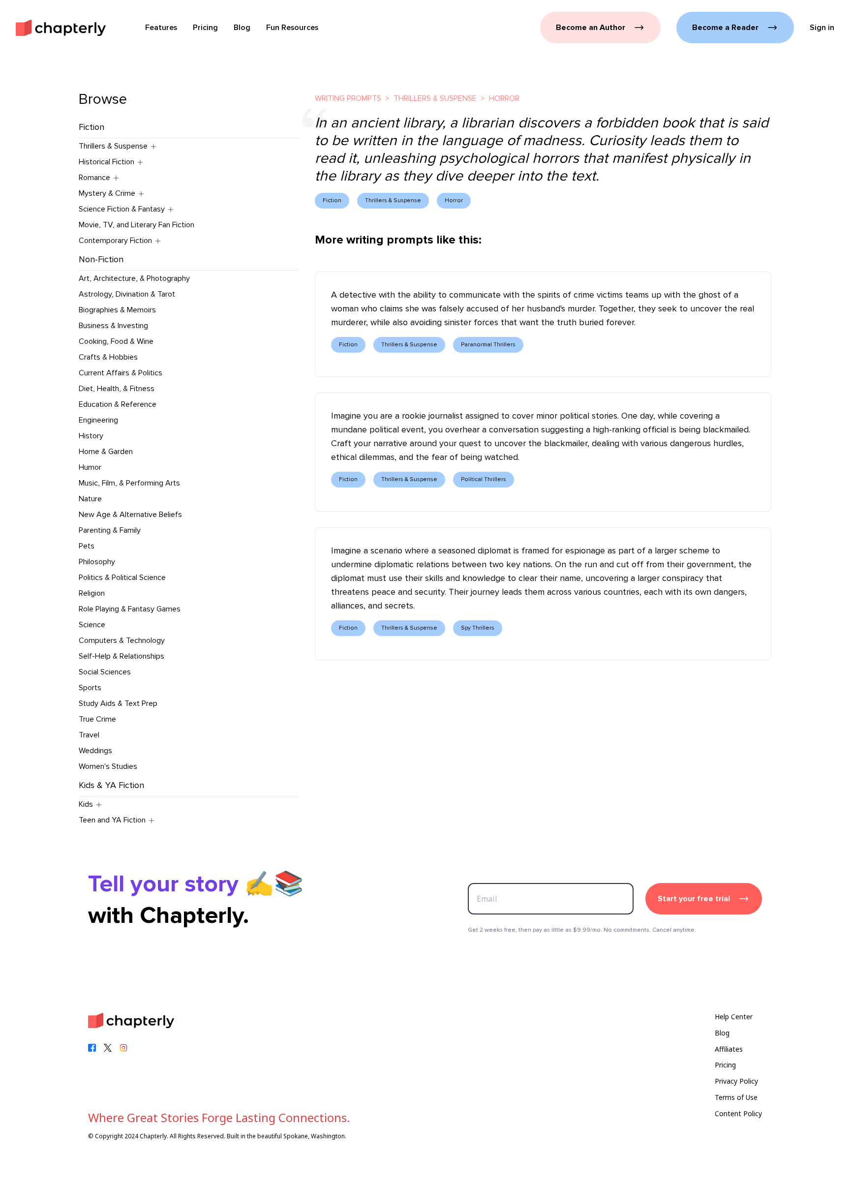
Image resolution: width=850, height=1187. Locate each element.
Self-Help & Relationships (121, 656)
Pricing (725, 1064)
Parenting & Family (110, 530)
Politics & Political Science (122, 577)
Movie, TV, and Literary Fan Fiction (136, 225)
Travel (89, 735)
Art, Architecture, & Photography (134, 278)
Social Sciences (105, 672)
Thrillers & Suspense (113, 146)
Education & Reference (117, 404)
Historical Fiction (106, 162)
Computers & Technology (122, 640)
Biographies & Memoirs (117, 310)
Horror (504, 98)
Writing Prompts (348, 98)
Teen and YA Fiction (112, 820)
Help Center (734, 1016)
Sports (90, 688)
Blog (722, 1032)
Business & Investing (113, 326)
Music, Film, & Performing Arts (129, 483)
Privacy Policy (736, 1081)
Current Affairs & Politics (120, 373)
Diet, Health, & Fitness (116, 389)
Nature (90, 499)
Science (92, 625)
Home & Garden (106, 452)
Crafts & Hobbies (108, 357)
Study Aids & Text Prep (118, 703)
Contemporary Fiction (115, 240)
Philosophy (97, 562)
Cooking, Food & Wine (116, 341)
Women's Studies (108, 766)
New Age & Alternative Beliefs (130, 514)
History (91, 436)
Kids (86, 804)
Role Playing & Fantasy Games (130, 609)
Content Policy (738, 1113)
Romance (94, 178)
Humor (90, 467)
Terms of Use (736, 1097)
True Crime (97, 719)
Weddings (95, 751)
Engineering (98, 420)
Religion (92, 593)
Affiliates (729, 1049)
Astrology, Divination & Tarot (127, 294)
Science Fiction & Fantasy (122, 209)
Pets (86, 546)
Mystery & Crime (107, 193)
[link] (61, 28)
